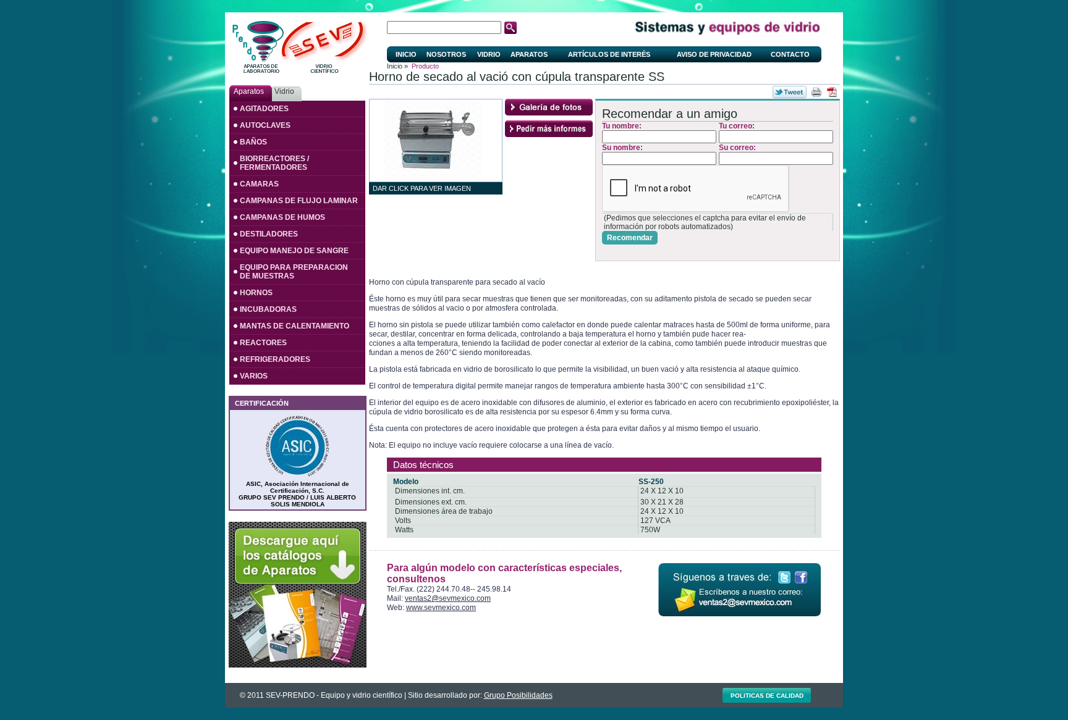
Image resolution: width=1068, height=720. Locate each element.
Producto (425, 66)
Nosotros (446, 54)
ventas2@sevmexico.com (448, 598)
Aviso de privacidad (714, 54)
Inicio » (397, 66)
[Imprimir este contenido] (816, 92)
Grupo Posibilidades (518, 695)
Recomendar (630, 237)
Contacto (790, 54)
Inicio (406, 54)
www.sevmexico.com (441, 607)
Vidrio (489, 54)
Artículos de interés (609, 54)
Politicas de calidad (767, 695)
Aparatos (529, 54)
